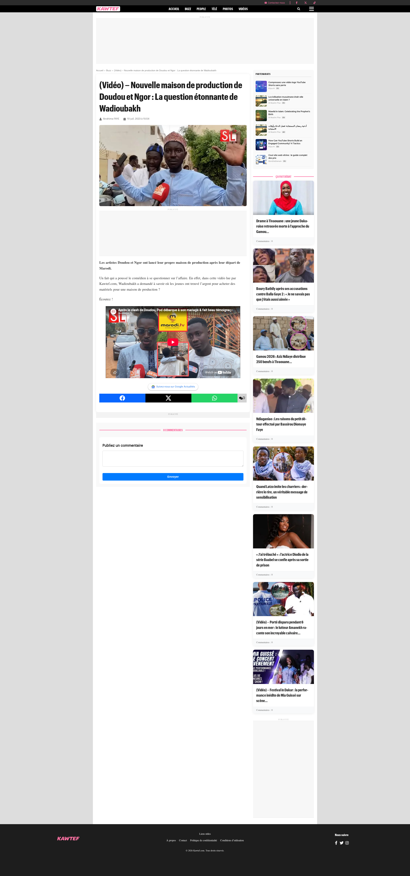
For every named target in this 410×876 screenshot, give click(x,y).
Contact (183, 840)
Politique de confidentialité (203, 840)
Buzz (108, 70)
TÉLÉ (214, 9)
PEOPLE (201, 9)
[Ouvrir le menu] (311, 9)
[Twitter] (342, 843)
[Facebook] (336, 843)
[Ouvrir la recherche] (298, 8)
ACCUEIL (174, 9)
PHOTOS (228, 9)
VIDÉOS (243, 9)
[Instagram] (347, 843)
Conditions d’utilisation (232, 840)
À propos (171, 840)
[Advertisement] (205, 41)
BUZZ (188, 9)
